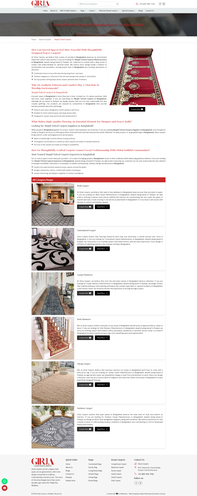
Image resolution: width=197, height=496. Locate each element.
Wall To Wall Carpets (68, 11)
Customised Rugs (95, 464)
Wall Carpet (83, 185)
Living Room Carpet (118, 464)
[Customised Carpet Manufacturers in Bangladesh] (53, 249)
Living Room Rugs (95, 471)
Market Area (70, 480)
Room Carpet (116, 471)
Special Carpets (128, 11)
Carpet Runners (85, 274)
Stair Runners (84, 319)
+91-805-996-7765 (147, 4)
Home (45, 11)
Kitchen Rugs (93, 474)
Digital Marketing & (146, 494)
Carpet (91, 11)
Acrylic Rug (92, 467)
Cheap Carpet (83, 363)
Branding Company (159, 494)
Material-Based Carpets (108, 11)
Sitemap (69, 477)
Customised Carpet (86, 230)
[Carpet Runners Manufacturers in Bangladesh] (53, 293)
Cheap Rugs (92, 477)
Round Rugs (93, 480)
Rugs (82, 11)
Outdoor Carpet (84, 408)
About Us (53, 11)
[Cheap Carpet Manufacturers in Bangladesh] (53, 382)
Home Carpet (116, 474)
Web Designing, (134, 494)
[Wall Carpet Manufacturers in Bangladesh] (53, 204)
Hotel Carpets (116, 477)
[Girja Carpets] (40, 4)
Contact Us (150, 11)
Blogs (140, 11)
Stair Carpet (116, 480)
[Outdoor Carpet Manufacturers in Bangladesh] (53, 427)
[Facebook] (160, 4)
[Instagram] (164, 4)
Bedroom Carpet (117, 467)
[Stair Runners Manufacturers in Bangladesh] (53, 338)
